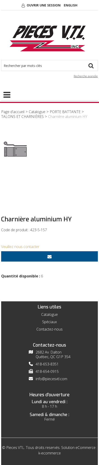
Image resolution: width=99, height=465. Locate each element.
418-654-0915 (47, 371)
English (70, 5)
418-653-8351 (47, 364)
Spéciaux (49, 321)
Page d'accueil (12, 111)
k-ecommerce (49, 453)
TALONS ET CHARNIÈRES (22, 116)
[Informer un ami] (49, 256)
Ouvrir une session (44, 5)
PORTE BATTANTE (65, 111)
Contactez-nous (49, 329)
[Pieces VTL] (49, 37)
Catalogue (37, 111)
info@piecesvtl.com (51, 378)
